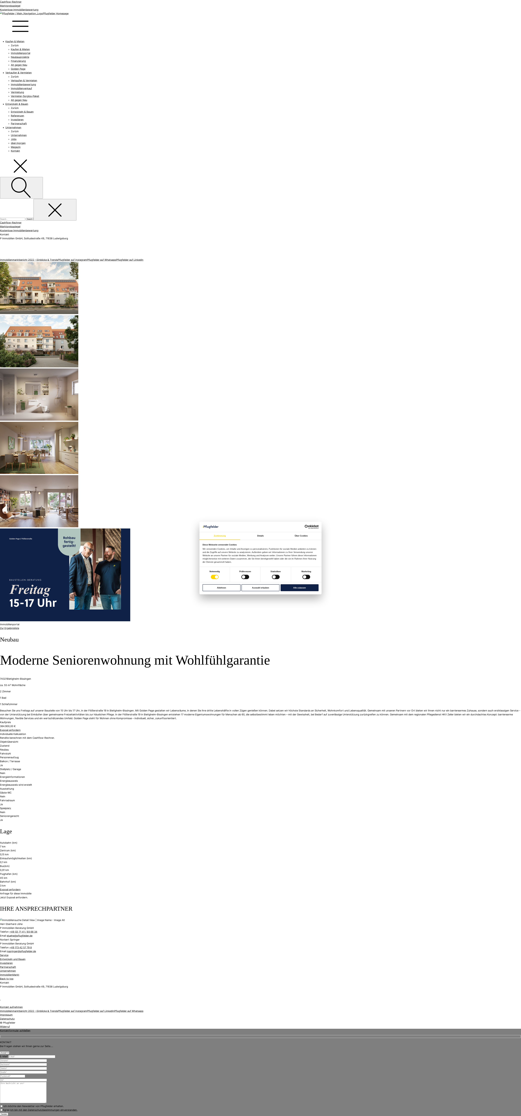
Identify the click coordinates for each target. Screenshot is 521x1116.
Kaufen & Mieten (14, 41)
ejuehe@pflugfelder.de (19, 935)
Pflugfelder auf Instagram (72, 259)
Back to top (6, 978)
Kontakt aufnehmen (11, 1007)
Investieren (17, 119)
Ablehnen (221, 588)
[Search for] (13, 218)
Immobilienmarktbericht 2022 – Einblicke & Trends (29, 259)
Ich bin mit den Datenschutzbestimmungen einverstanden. (43, 1110)
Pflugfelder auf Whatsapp (101, 259)
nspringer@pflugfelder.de (21, 951)
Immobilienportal (20, 53)
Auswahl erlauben (260, 588)
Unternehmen (13, 127)
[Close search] (55, 210)
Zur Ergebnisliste (9, 628)
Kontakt (15, 150)
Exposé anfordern (10, 730)
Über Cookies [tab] (301, 536)
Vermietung (17, 92)
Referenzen (17, 115)
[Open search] (21, 188)
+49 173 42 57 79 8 (20, 947)
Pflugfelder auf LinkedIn (129, 259)
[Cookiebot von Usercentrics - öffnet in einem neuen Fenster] (307, 527)
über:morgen (18, 143)
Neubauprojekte (20, 57)
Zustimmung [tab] (220, 536)
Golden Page (18, 68)
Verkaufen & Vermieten (18, 72)
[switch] (245, 577)
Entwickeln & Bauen (16, 104)
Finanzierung (18, 61)
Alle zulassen (299, 588)
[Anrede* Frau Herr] (4, 1052)
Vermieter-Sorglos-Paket (25, 96)
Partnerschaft (19, 123)
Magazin (16, 147)
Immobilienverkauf (21, 88)
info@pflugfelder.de (9, 254)
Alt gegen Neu (19, 65)
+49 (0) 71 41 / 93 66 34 (23, 931)
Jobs (13, 139)
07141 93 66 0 (6, 244)
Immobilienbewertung (23, 84)
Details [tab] (260, 536)
